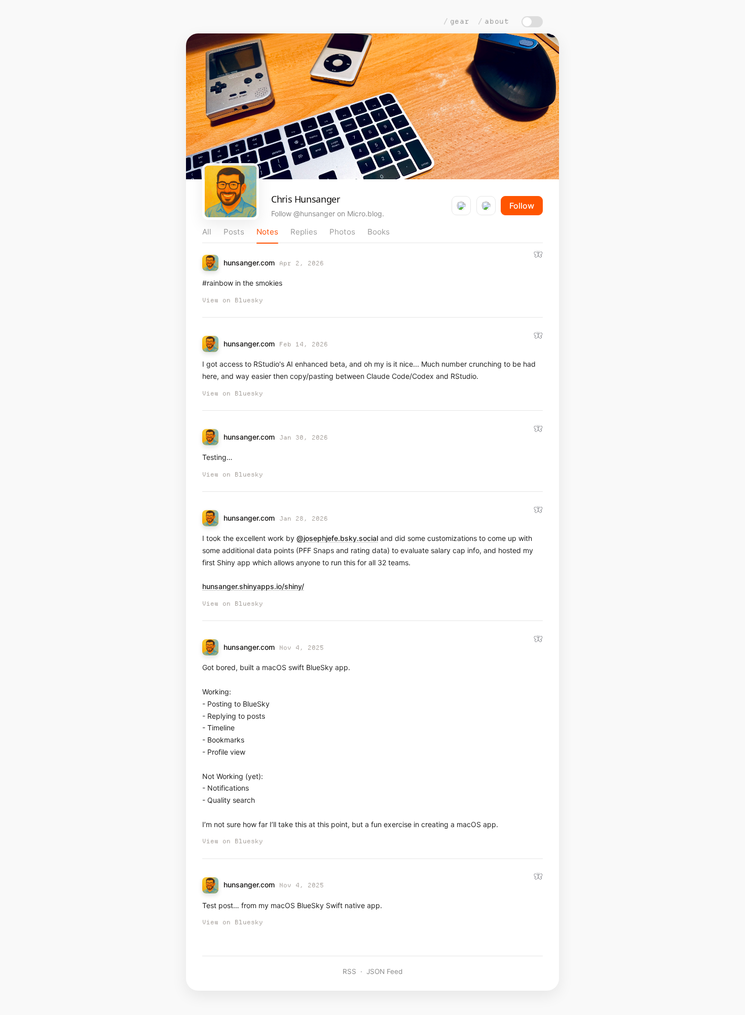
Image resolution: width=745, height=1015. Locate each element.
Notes (267, 232)
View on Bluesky (232, 300)
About (497, 21)
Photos (342, 232)
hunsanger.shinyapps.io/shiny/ (253, 586)
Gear (460, 21)
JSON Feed (384, 971)
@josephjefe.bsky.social (337, 538)
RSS (349, 971)
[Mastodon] (486, 205)
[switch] (532, 21)
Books (378, 232)
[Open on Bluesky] (538, 254)
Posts (234, 232)
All (206, 232)
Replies (303, 232)
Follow (521, 206)
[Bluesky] (461, 205)
